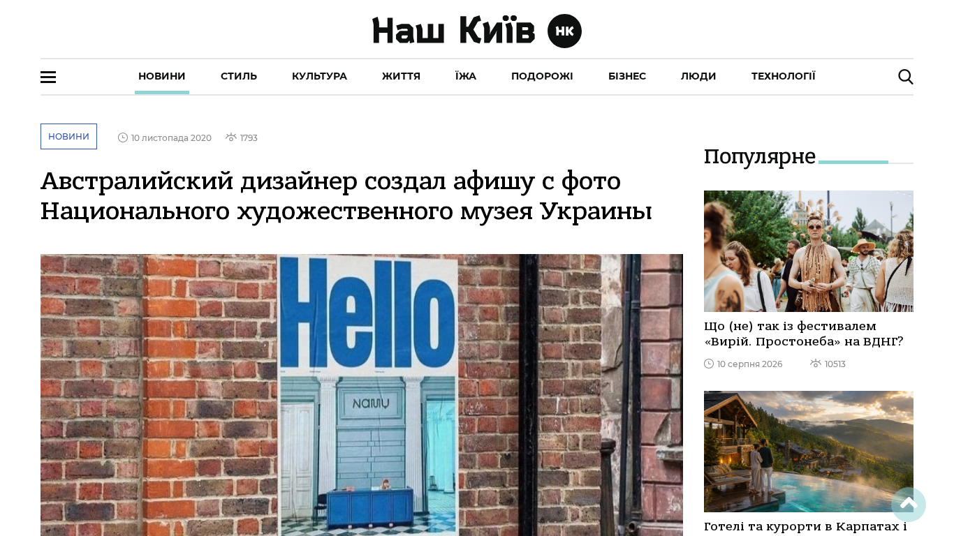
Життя (401, 76)
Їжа (465, 76)
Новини (162, 76)
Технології (783, 76)
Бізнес (627, 76)
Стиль (239, 76)
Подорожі (542, 76)
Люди (699, 76)
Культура (319, 76)
